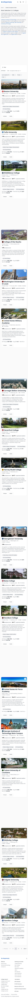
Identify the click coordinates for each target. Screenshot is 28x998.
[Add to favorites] (25, 81)
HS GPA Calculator (18, 984)
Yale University (18, 22)
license (25, 88)
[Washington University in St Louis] (14, 274)
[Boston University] (14, 84)
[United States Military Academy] (14, 314)
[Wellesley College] (14, 833)
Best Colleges (17, 965)
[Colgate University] (14, 873)
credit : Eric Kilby (21, 129)
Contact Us (3, 966)
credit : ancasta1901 (21, 427)
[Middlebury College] (14, 166)
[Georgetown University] (14, 532)
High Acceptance (18, 973)
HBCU (16, 970)
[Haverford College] (14, 423)
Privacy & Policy (14, 994)
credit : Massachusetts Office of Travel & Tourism (17, 837)
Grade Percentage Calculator (20, 988)
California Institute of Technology (8, 19)
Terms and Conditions (5, 994)
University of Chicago (6, 23)
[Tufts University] (14, 125)
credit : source (22, 577)
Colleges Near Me (4, 989)
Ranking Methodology (5, 965)
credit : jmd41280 (21, 387)
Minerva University (10, 22)
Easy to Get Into (18, 975)
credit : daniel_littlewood (20, 535)
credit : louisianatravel (21, 767)
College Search (4, 984)
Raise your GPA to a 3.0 (19, 986)
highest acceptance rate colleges (10, 31)
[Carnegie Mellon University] (14, 383)
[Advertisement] (14, 50)
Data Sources (3, 963)
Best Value (17, 966)
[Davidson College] (14, 611)
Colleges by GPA (4, 982)
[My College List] (23, 2)
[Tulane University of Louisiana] (14, 763)
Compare (5, 116)
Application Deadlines (19, 968)
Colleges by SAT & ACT (5, 981)
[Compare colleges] (20, 2)
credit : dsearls (22, 88)
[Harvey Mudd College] (14, 463)
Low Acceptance (18, 976)
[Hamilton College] (14, 913)
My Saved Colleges (5, 986)
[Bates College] (14, 574)
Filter (5, 67)
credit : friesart (22, 466)
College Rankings (18, 963)
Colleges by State (4, 991)
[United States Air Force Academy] (14, 682)
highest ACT (6, 34)
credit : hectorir (22, 728)
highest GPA (14, 34)
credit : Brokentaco (21, 686)
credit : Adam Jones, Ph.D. (20, 278)
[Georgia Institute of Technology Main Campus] (14, 724)
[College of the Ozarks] (14, 235)
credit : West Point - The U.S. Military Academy (17, 317)
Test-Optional (17, 971)
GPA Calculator (17, 981)
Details (11, 116)
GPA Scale (16, 991)
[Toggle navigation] (26, 2)
